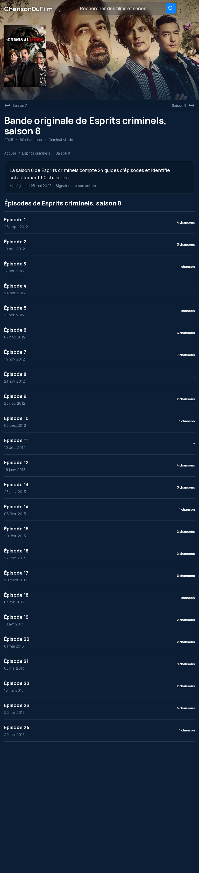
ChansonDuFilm (30, 8)
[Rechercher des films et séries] (171, 8)
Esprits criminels (36, 153)
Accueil (10, 153)
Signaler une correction (76, 185)
